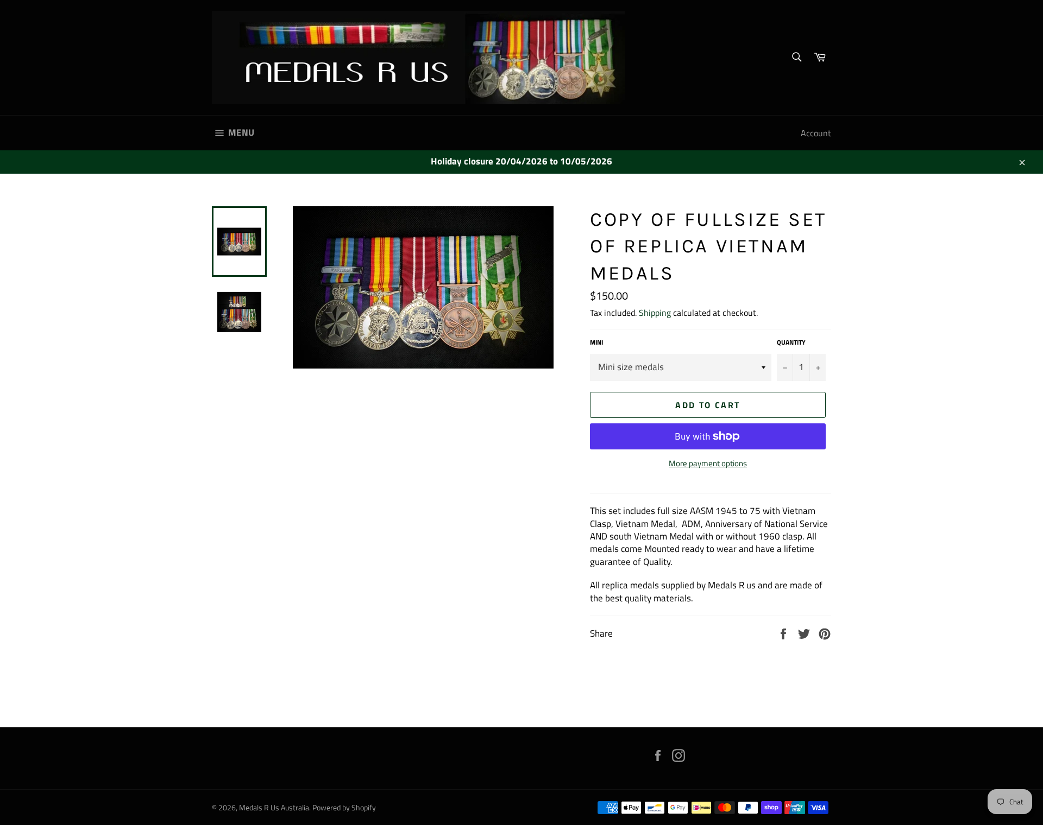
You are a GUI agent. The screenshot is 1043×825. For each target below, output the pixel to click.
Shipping (655, 312)
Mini (596, 342)
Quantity (791, 342)
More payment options (708, 463)
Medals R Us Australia (274, 807)
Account (816, 132)
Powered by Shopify (344, 807)
